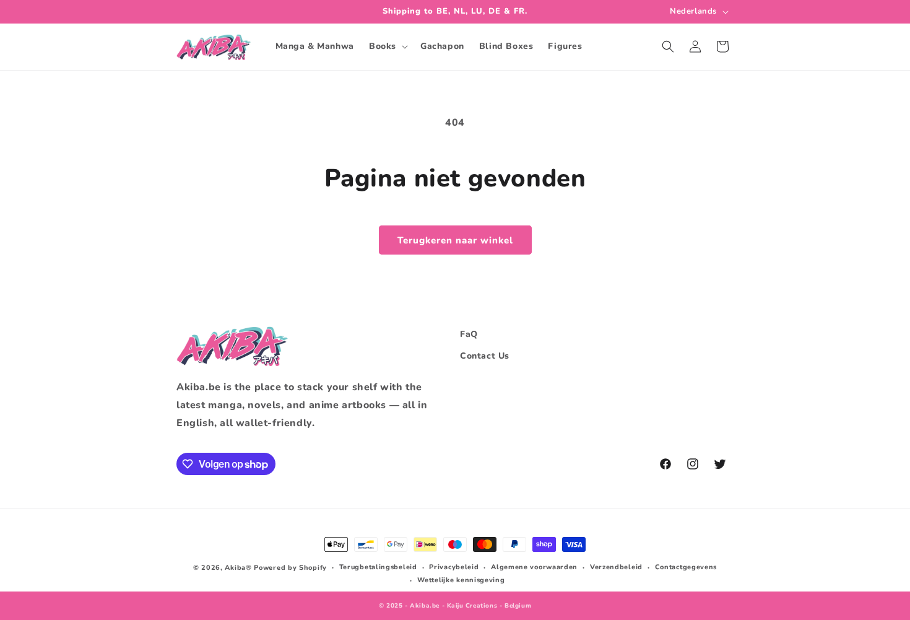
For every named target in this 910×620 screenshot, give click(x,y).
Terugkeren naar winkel (455, 240)
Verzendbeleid (616, 567)
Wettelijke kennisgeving (461, 580)
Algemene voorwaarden (534, 567)
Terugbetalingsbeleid (378, 567)
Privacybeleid (454, 567)
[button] (387, 46)
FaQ (469, 334)
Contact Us (484, 356)
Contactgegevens (686, 567)
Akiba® (238, 567)
